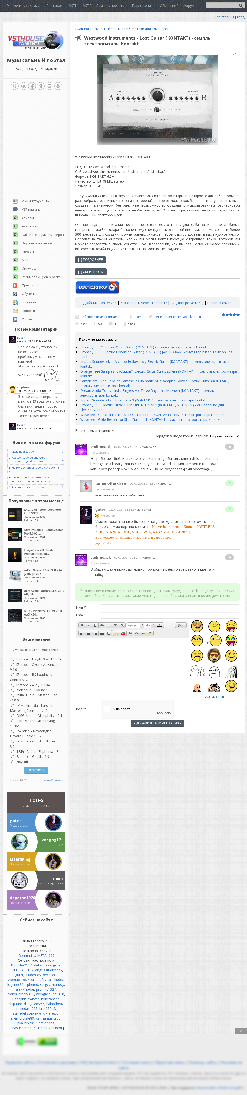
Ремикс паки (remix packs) (41, 277)
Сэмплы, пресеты (106, 29)
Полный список (50, 1028)
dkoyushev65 (34, 1003)
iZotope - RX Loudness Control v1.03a (31, 677)
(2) (63, 459)
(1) (63, 469)
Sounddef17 (37, 979)
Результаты (57, 780)
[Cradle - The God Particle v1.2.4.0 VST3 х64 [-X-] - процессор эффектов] (41, 406)
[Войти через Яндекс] (41, 86)
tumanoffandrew (111, 483)
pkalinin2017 (27, 1023)
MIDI (25, 260)
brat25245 (47, 1008)
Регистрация (224, 17)
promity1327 (46, 989)
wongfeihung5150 (50, 994)
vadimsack (100, 446)
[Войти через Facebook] (32, 86)
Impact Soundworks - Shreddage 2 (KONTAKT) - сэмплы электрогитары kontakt (143, 400)
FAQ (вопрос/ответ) (187, 302)
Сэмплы (28, 218)
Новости (28, 310)
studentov (33, 975)
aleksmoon (42, 965)
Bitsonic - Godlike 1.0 (32, 756)
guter (100, 509)
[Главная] (36, 49)
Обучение (30, 294)
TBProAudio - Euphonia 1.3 (37, 751)
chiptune (15, 1003)
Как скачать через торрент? (143, 302)
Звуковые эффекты (37, 243)
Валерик (19, 999)
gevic (57, 965)
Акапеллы (29, 226)
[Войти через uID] (15, 86)
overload (50, 975)
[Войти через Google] (49, 86)
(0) (63, 451)
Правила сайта (219, 302)
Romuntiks (27, 955)
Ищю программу (23, 451)
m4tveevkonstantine (44, 999)
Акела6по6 (17, 979)
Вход (241, 17)
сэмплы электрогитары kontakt (177, 316)
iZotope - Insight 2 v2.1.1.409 (39, 659)
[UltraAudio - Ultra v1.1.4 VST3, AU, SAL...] (15, 601)
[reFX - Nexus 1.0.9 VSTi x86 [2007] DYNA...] (15, 580)
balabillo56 (54, 1003)
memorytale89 (22, 1018)
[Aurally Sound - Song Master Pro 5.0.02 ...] (15, 540)
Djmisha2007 (21, 965)
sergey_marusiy (52, 984)
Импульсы (29, 268)
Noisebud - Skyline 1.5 (33, 690)
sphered (32, 984)
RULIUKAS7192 (21, 970)
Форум (27, 319)
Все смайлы (214, 696)
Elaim (138, 316)
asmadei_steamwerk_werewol (36, 1013)
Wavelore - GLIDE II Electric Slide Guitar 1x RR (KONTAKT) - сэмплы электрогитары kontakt (152, 414)
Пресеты (28, 251)
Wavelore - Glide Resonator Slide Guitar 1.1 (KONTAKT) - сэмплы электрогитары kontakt (150, 419)
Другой (22, 761)
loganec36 (15, 984)
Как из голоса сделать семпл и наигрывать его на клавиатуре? (30, 479)
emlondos (46, 1023)
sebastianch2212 (22, 1028)
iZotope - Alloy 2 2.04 (33, 685)
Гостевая (29, 302)
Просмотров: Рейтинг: (42, 515)
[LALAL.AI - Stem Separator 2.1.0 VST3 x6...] (15, 519)
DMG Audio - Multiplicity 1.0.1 (39, 715)
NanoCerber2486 (20, 994)
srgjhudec (56, 979)
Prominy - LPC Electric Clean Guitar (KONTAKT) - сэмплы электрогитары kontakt (144, 347)
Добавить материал (100, 302)
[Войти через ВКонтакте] (23, 86)
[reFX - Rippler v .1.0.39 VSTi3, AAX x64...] (15, 621)
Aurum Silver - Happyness (28, 487)
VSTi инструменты (36, 201)
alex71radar (25, 989)
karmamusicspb (48, 1018)
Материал (149, 447)
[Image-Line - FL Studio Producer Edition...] (15, 560)
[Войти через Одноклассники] (58, 86)
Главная (82, 29)
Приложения (31, 285)
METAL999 (45, 955)
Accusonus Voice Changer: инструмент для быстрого (27, 459)
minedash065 (26, 1008)
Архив (47, 780)
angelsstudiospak (48, 970)
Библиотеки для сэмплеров (146, 29)
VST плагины (31, 209)
